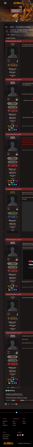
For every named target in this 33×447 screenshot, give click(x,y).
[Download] (14, 390)
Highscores (5, 425)
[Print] (12, 390)
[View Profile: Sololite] (12, 200)
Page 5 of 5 (13, 34)
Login (14, 421)
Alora (6, 27)
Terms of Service (6, 435)
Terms (24, 421)
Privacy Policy (6, 436)
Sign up (14, 423)
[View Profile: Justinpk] (12, 52)
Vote (4, 423)
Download (5, 421)
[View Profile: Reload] (12, 90)
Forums (14, 425)
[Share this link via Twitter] (6, 390)
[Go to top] (16, 404)
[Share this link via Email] (10, 390)
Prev (8, 34)
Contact (24, 423)
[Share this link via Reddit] (8, 390)
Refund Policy (5, 438)
